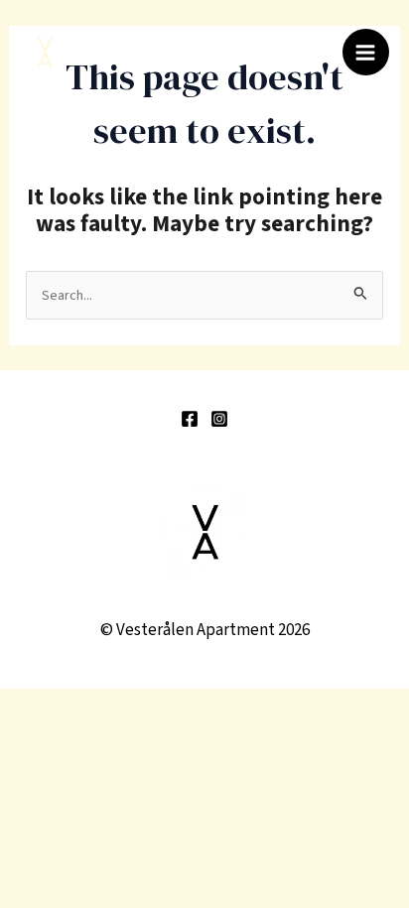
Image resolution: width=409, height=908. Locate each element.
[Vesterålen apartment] (44, 52)
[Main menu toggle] (366, 52)
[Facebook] (190, 419)
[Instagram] (219, 419)
